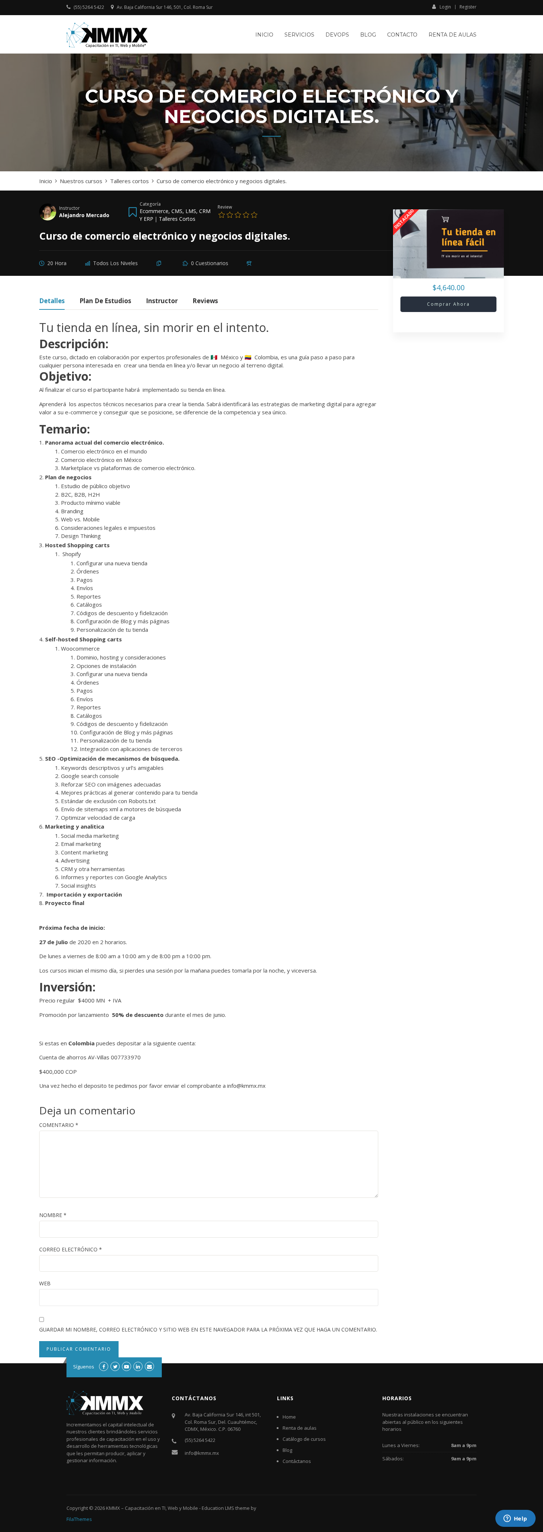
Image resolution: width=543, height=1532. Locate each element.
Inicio (264, 34)
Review (225, 207)
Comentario (58, 1124)
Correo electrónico (70, 1249)
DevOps (337, 34)
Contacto (402, 34)
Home (289, 1416)
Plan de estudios (105, 301)
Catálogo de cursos (304, 1439)
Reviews (205, 301)
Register (468, 7)
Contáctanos (297, 1461)
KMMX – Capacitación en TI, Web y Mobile (152, 1508)
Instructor (69, 208)
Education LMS (218, 1508)
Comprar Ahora (448, 304)
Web (45, 1283)
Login (445, 6)
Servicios (299, 34)
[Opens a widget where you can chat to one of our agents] (515, 1519)
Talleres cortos (177, 218)
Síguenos (83, 1366)
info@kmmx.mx (202, 1453)
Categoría (150, 204)
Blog (368, 34)
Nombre (52, 1215)
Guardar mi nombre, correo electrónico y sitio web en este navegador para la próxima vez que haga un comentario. (208, 1329)
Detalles (52, 301)
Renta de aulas (452, 34)
